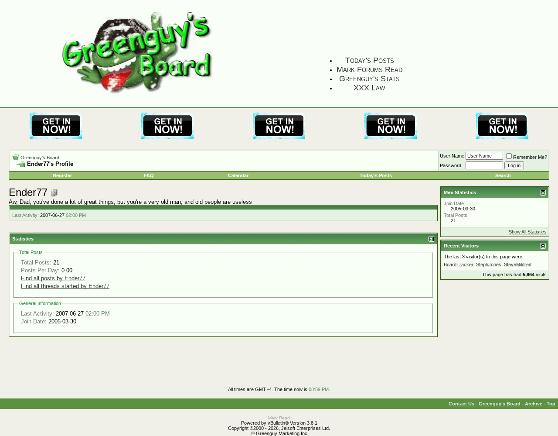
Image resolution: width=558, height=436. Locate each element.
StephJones (488, 264)
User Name (452, 155)
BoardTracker (458, 264)
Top (551, 403)
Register (62, 175)
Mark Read (279, 417)
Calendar (238, 175)
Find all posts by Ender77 (53, 278)
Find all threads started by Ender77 (65, 286)
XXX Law (369, 87)
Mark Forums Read (369, 69)
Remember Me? (530, 157)
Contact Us (461, 403)
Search (503, 175)
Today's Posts (369, 60)
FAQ (149, 175)
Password (450, 165)
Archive (533, 403)
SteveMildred (517, 264)
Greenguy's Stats (369, 78)
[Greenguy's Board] (137, 95)
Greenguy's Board (39, 157)
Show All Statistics (528, 231)
